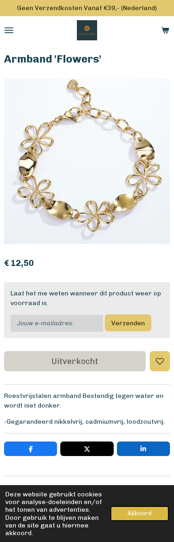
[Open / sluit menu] (9, 30)
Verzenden (128, 323)
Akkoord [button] (139, 513)
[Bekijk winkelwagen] (165, 30)
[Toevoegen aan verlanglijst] (160, 361)
